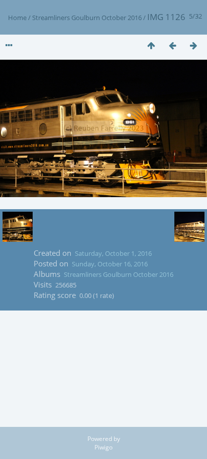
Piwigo (103, 447)
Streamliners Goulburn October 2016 (87, 17)
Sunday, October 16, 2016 (110, 263)
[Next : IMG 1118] (193, 45)
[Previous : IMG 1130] (172, 45)
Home (17, 17)
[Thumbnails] (151, 45)
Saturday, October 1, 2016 (113, 253)
